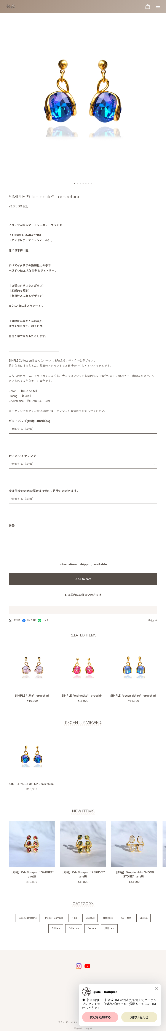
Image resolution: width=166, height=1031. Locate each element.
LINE (45, 620)
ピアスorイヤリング (22, 456)
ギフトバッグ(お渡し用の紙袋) (29, 421)
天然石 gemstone (28, 918)
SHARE (31, 620)
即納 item (109, 928)
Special (143, 918)
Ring (74, 918)
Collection (74, 928)
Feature (92, 928)
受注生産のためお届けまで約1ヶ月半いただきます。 (44, 491)
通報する (152, 620)
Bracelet (90, 918)
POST (16, 620)
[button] (74, 183)
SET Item (126, 918)
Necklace (108, 918)
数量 (12, 526)
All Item (56, 928)
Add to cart (83, 579)
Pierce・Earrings (54, 918)
